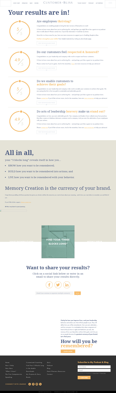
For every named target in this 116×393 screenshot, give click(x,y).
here (73, 64)
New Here (9, 368)
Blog (48, 368)
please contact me (26, 202)
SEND (77, 293)
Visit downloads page (46, 43)
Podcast (91, 3)
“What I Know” (81, 3)
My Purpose (99, 3)
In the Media (31, 368)
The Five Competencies (13, 374)
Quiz (31, 3)
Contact (50, 374)
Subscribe (84, 378)
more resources (89, 98)
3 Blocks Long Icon (5, 3)
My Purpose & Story (33, 374)
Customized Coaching (34, 362)
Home (7, 362)
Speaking (24, 3)
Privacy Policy (103, 373)
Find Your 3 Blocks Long (35, 365)
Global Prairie (66, 391)
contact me (44, 98)
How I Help (16, 3)
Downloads (30, 371)
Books (37, 3)
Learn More (68, 351)
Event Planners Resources (56, 371)
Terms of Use (95, 373)
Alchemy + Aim (74, 391)
